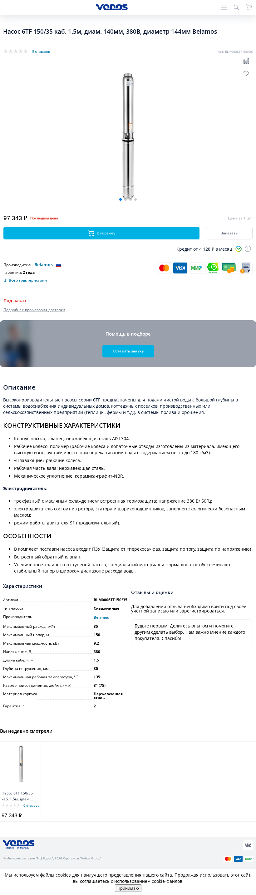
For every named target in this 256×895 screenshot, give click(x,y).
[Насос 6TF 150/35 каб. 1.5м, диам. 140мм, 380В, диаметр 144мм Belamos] (21, 763)
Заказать (229, 233)
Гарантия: (12, 272)
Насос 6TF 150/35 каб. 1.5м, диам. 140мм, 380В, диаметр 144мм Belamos (17, 796)
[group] (128, 135)
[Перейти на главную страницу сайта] (112, 8)
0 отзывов (41, 51)
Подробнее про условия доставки (34, 309)
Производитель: (18, 265)
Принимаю (128, 888)
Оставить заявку (128, 351)
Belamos (43, 265)
